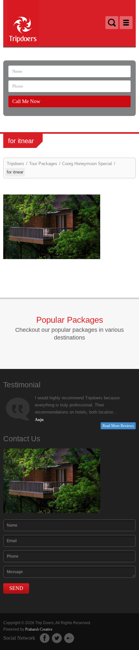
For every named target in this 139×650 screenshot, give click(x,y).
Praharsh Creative (38, 629)
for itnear (15, 172)
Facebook (44, 638)
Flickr (69, 638)
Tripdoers (15, 163)
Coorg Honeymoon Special (87, 163)
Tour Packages (43, 163)
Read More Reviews (118, 426)
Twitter (56, 638)
